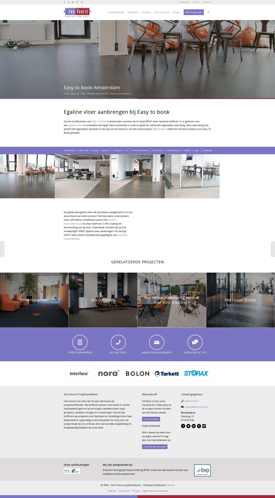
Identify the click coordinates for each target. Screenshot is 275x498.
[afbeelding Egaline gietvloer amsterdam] (27, 176)
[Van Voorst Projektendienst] (77, 12)
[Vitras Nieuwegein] (2, 249)
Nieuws (196, 2)
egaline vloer (75, 125)
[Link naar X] (69, 2)
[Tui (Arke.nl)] (273, 249)
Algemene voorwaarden (155, 490)
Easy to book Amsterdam (92, 87)
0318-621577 (185, 2)
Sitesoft (170, 485)
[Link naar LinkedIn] (73, 2)
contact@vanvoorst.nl (196, 406)
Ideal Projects (159, 129)
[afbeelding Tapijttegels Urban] (192, 176)
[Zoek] (208, 12)
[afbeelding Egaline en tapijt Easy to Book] (82, 176)
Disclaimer (124, 490)
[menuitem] (196, 2)
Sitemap (112, 490)
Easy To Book (99, 121)
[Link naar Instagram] (82, 2)
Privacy (136, 490)
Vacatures (207, 2)
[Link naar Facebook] (64, 2)
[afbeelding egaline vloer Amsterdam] (137, 176)
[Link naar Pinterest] (77, 2)
